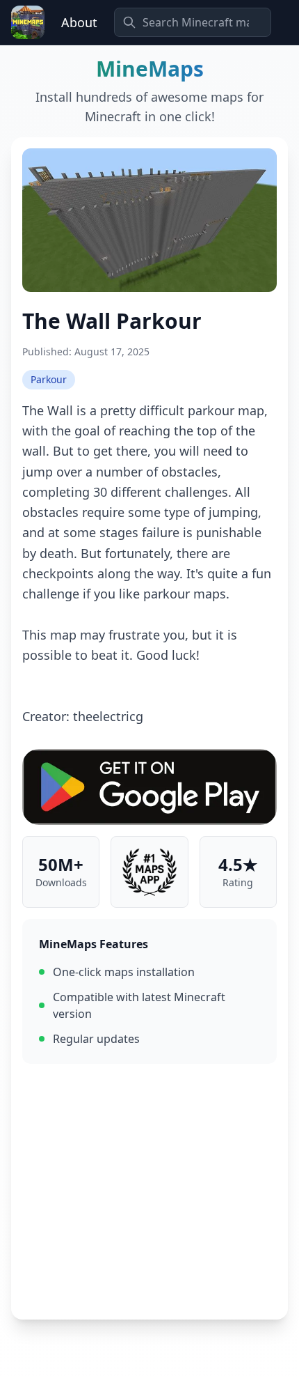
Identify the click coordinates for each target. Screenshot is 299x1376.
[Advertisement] (149, 1191)
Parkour (49, 379)
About (79, 22)
